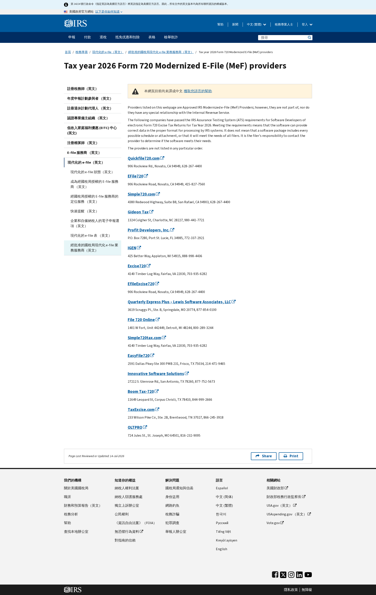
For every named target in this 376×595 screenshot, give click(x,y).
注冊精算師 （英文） (83, 143)
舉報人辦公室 (175, 531)
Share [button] (267, 456)
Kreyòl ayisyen (226, 540)
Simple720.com (141, 194)
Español (222, 488)
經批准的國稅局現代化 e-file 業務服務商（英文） (161, 52)
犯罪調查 (172, 523)
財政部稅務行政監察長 (284, 496)
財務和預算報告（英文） (83, 505)
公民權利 (122, 514)
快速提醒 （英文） (84, 211)
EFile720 (135, 176)
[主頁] (75, 22)
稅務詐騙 (172, 514)
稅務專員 (82, 52)
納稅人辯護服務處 (129, 496)
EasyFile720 (138, 355)
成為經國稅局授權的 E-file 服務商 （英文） (94, 184)
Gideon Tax (138, 212)
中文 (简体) (224, 496)
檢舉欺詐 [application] (171, 37)
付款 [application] (87, 37)
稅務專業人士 (284, 24)
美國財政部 (275, 488)
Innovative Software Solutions (156, 373)
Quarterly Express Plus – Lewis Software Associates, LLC (179, 302)
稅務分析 (71, 514)
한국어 (221, 514)
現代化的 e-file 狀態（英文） (92, 172)
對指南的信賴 (125, 540)
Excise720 (137, 266)
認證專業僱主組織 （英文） (88, 118)
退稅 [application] (103, 37)
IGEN (132, 248)
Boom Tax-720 (141, 391)
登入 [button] (305, 24)
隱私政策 (291, 590)
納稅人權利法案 (127, 488)
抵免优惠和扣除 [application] (127, 37)
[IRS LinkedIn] (299, 574)
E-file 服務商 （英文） (84, 152)
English (221, 549)
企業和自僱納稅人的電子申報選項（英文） (94, 223)
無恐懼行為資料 (127, 531)
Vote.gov (273, 523)
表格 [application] (151, 37)
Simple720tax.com (144, 337)
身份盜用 (172, 496)
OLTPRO (135, 427)
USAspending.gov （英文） (287, 514)
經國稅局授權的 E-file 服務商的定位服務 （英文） (94, 199)
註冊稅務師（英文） (83, 88)
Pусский (222, 523)
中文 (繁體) (254, 24)
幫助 (220, 24)
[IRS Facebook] (275, 574)
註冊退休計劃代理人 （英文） (90, 108)
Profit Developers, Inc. (149, 230)
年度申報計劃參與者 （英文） (90, 98)
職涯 (67, 496)
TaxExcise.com (141, 409)
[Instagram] (291, 574)
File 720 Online (141, 319)
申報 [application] (71, 37)
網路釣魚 (172, 505)
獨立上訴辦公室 (127, 505)
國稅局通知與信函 (179, 488)
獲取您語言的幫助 (198, 91)
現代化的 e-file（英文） (108, 52)
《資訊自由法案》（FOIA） (136, 523)
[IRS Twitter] (283, 574)
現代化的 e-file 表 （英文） (91, 235)
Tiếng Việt (223, 531)
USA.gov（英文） (279, 505)
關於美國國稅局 (76, 488)
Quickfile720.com (143, 158)
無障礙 (307, 590)
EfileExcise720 (141, 284)
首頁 (68, 52)
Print (294, 456)
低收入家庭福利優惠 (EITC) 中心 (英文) (92, 130)
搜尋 (309, 37)
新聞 (235, 24)
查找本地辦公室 (76, 531)
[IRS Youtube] (308, 574)
